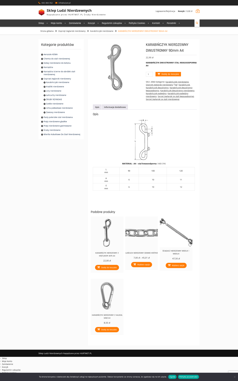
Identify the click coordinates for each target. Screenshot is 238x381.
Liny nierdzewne (53, 90)
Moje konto (56, 23)
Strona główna (47, 31)
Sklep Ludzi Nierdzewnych (69, 10)
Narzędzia (48, 67)
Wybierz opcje (143, 264)
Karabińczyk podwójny (156, 93)
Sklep (41, 23)
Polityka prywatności (188, 377)
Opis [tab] (97, 107)
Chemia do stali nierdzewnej (57, 58)
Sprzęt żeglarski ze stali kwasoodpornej (176, 96)
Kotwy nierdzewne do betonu (57, 63)
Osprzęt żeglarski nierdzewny (72, 31)
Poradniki (171, 23)
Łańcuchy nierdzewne (56, 95)
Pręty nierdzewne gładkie (55, 121)
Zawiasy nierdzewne (55, 112)
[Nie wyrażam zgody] (234, 376)
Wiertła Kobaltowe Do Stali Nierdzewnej (62, 134)
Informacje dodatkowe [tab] (115, 107)
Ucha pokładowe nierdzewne (59, 108)
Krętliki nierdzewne (55, 86)
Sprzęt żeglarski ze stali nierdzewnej (162, 99)
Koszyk (91, 23)
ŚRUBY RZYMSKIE (54, 99)
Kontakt (156, 23)
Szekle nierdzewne (54, 103)
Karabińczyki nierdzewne (101, 31)
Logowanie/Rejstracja (165, 11)
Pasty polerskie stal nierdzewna (58, 117)
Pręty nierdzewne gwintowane (57, 125)
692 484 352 (47, 3)
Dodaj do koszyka (170, 74)
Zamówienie (75, 23)
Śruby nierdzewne (52, 130)
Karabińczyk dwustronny (157, 87)
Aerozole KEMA (51, 54)
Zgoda (172, 377)
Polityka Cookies (137, 23)
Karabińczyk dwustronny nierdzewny (177, 90)
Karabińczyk (184, 84)
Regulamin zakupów (112, 23)
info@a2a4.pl (65, 3)
